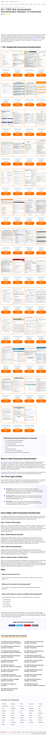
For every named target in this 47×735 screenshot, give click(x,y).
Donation (40, 720)
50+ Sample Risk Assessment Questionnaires (14, 440)
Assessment (11, 4)
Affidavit (2, 4)
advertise (19, 732)
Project (31, 720)
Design (39, 4)
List (39, 708)
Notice (12, 715)
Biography (16, 4)
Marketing (4, 703)
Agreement (13, 708)
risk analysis (7, 525)
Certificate (30, 4)
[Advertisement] (23, 24)
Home (2, 7)
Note (40, 715)
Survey (12, 706)
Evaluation (41, 717)
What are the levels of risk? (10, 449)
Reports (13, 713)
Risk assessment (4, 462)
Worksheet (13, 722)
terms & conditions (42, 732)
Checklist (35, 4)
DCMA (37, 732)
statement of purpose (30, 540)
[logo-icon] (4, 733)
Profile (3, 720)
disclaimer (27, 732)
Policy (12, 720)
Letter (40, 706)
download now (6, 75)
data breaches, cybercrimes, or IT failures (12, 473)
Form (5, 7)
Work (31, 717)
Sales (21, 706)
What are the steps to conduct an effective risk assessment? (17, 452)
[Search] (45, 1)
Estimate (13, 724)
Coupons (11, 1)
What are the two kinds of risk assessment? (14, 450)
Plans (21, 703)
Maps (31, 713)
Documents (43, 4)
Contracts (31, 703)
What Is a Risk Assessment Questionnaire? (13, 442)
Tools (7, 1)
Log (21, 713)
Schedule (22, 715)
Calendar (26, 4)
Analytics (4, 710)
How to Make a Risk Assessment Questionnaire (14, 445)
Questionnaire (9, 7)
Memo (3, 724)
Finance (13, 710)
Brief (19, 4)
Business (3, 1)
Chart (21, 710)
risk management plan (34, 38)
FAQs (6, 447)
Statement (41, 713)
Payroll (3, 713)
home (11, 732)
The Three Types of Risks (10, 443)
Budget (22, 4)
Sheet (40, 710)
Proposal (40, 703)
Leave (31, 715)
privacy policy (32, 732)
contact (23, 732)
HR (30, 706)
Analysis (6, 4)
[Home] (16, 2)
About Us (14, 732)
